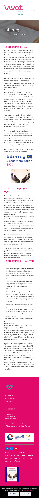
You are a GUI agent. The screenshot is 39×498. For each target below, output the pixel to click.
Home (15, 35)
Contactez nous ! (11, 416)
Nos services (9, 414)
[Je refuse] (37, 492)
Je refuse (25, 494)
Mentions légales (10, 419)
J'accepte (13, 494)
